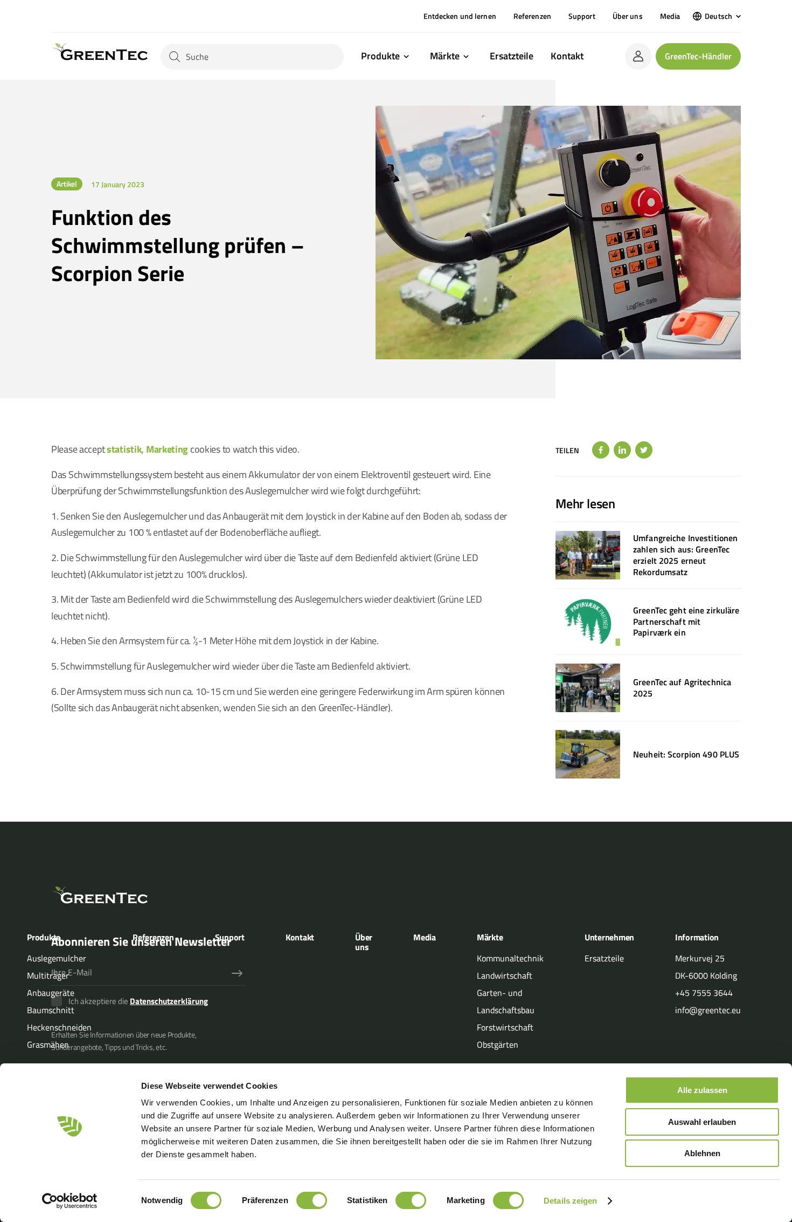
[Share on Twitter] (643, 450)
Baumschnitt (50, 1009)
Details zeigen (570, 1200)
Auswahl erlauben (702, 1122)
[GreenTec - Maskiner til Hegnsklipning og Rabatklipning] (99, 56)
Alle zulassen (702, 1090)
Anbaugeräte (50, 992)
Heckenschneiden (59, 1027)
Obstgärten (497, 1044)
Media (670, 16)
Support (581, 16)
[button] (717, 16)
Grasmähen (48, 1044)
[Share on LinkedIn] (622, 450)
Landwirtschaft (504, 975)
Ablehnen (702, 1153)
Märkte (445, 56)
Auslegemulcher (56, 958)
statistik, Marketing (147, 449)
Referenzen (532, 16)
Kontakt (567, 56)
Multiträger (48, 975)
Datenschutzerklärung (169, 1001)
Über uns (628, 16)
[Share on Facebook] (600, 450)
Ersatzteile (511, 56)
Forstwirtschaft (505, 1027)
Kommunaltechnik (510, 958)
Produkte (380, 56)
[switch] (311, 1200)
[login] (638, 56)
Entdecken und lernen (459, 16)
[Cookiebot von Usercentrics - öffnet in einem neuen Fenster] (70, 1201)
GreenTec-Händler (698, 56)
